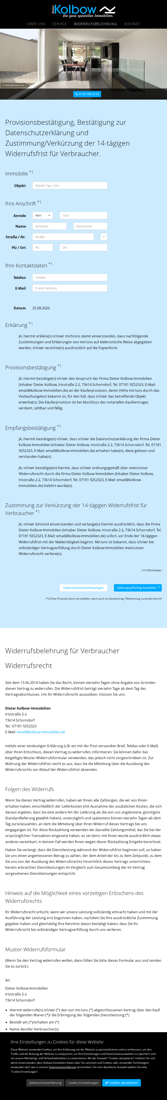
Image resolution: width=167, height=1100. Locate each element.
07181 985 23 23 (88, 94)
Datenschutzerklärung (62, 1067)
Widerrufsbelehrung (95, 24)
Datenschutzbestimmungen (83, 588)
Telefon (19, 277)
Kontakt (132, 24)
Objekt (20, 185)
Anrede (19, 215)
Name (20, 226)
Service (59, 24)
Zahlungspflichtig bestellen (138, 587)
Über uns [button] (36, 24)
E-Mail (20, 288)
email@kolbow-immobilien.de (41, 732)
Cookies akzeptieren (123, 1083)
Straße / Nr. (16, 237)
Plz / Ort (19, 247)
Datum (20, 308)
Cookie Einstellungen (83, 1083)
